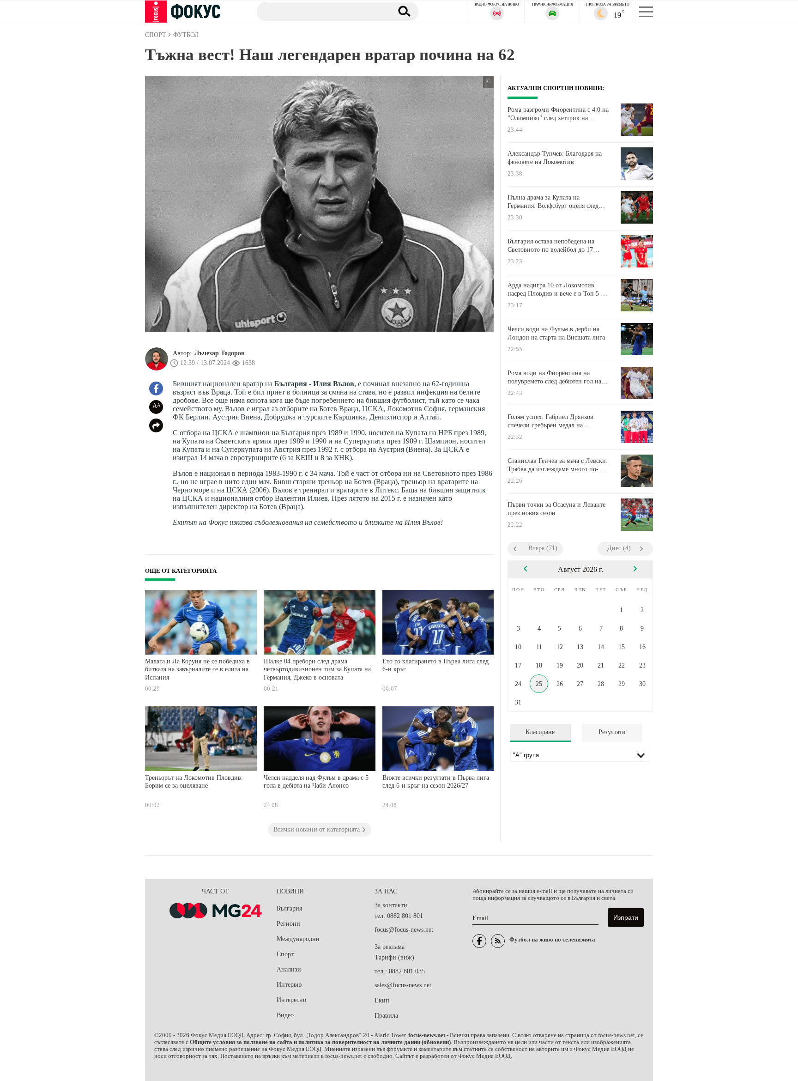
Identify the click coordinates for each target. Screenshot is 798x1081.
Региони (288, 923)
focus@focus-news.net (404, 929)
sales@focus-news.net (403, 985)
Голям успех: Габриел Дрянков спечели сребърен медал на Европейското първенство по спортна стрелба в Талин (550, 421)
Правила (386, 1015)
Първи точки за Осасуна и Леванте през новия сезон (556, 508)
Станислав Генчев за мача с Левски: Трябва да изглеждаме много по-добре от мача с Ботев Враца (558, 465)
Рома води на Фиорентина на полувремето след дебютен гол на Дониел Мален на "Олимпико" (554, 377)
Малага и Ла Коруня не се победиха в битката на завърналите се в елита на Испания (197, 669)
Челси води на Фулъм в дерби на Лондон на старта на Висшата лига (556, 333)
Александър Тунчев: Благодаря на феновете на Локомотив (555, 157)
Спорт (285, 954)
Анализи (289, 969)
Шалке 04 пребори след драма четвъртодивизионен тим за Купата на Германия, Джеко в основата (317, 669)
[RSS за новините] (498, 941)
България (289, 908)
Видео (285, 1015)
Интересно (291, 999)
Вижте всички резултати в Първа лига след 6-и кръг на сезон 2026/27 (435, 781)
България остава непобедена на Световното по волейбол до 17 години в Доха (551, 246)
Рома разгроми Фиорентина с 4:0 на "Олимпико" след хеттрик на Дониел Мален (558, 114)
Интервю (289, 984)
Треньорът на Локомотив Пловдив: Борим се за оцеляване (194, 781)
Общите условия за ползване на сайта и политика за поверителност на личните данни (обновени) (320, 1042)
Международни (298, 938)
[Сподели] (156, 425)
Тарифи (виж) (394, 957)
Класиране (540, 732)
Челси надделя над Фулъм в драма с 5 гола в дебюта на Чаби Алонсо (316, 781)
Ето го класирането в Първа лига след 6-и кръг (435, 665)
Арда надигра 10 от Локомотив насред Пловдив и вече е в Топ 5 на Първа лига (557, 290)
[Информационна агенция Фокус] (479, 941)
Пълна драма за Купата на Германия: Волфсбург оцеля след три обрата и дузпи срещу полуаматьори (553, 202)
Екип (382, 1000)
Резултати (612, 732)
